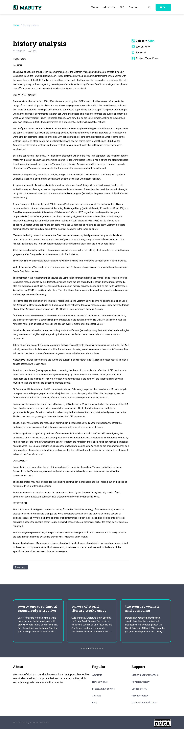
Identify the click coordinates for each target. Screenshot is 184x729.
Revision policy (141, 681)
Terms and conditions (144, 702)
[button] (81, 648)
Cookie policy (139, 688)
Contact (134, 7)
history (151, 40)
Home (95, 7)
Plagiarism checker (103, 688)
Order (163, 7)
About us (109, 7)
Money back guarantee (145, 674)
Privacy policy (140, 695)
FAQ (121, 7)
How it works (100, 681)
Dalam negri (20, 567)
